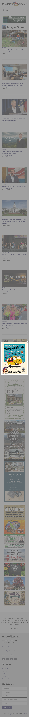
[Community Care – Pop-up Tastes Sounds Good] (14, 373)
